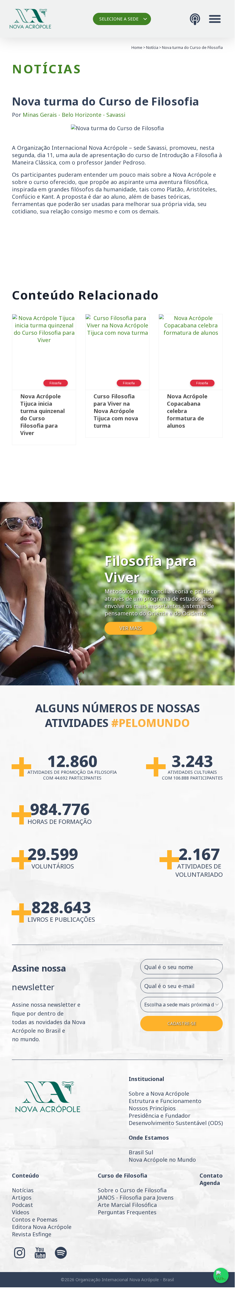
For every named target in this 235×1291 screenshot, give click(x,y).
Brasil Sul (141, 1152)
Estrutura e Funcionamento (165, 1101)
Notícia (152, 47)
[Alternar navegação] (215, 19)
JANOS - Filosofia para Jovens (136, 1197)
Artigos (21, 1197)
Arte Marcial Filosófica (127, 1204)
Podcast (22, 1204)
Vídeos (20, 1212)
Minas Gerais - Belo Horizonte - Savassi (74, 114)
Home (136, 47)
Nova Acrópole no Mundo (162, 1159)
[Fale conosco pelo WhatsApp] (221, 1275)
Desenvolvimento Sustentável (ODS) (176, 1123)
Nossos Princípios (152, 1108)
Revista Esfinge (31, 1234)
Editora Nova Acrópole (42, 1226)
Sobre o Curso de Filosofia (132, 1190)
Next (232, 382)
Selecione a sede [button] (118, 19)
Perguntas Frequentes (127, 1212)
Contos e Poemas (34, 1219)
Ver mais (130, 628)
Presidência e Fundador (159, 1115)
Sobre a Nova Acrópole (159, 1093)
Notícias (23, 1190)
